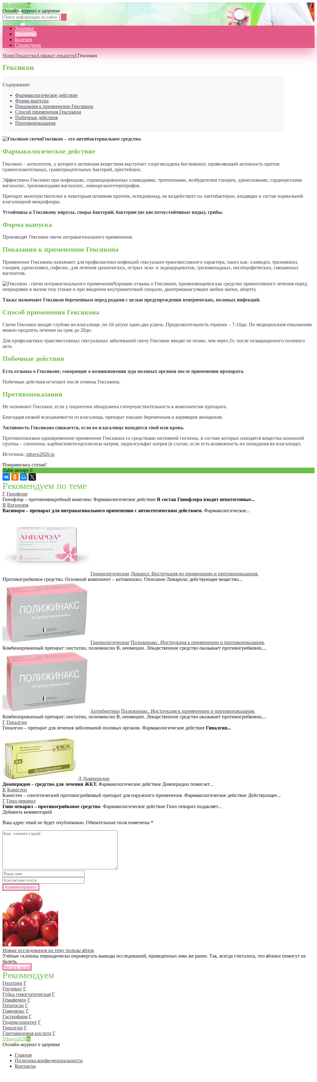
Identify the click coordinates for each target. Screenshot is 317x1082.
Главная (23, 1055)
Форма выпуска (32, 100)
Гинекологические (109, 573)
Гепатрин (12, 983)
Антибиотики (105, 711)
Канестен (17, 789)
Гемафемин (14, 999)
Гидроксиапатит (19, 1022)
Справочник (28, 45)
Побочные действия (36, 117)
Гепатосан (13, 1005)
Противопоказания (35, 123)
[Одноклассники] (15, 477)
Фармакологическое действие (46, 95)
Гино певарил (21, 800)
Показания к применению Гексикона (54, 106)
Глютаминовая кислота (26, 1033)
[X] (32, 477)
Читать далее (17, 967)
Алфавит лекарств (55, 55)
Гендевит (12, 988)
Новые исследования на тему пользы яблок (48, 950)
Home (8, 55)
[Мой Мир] (23, 477)
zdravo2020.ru (40, 454)
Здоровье (24, 28)
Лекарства (26, 34)
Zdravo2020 (16, 5)
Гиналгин (17, 722)
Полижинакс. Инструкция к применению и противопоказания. (198, 642)
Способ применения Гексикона (48, 112)
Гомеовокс (13, 1011)
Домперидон (96, 778)
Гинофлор (17, 493)
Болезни (23, 39)
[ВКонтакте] (6, 477)
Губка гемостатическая (26, 994)
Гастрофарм (15, 1016)
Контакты (25, 1066)
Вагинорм (17, 505)
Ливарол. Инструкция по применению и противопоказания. (194, 573)
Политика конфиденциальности (49, 1060)
